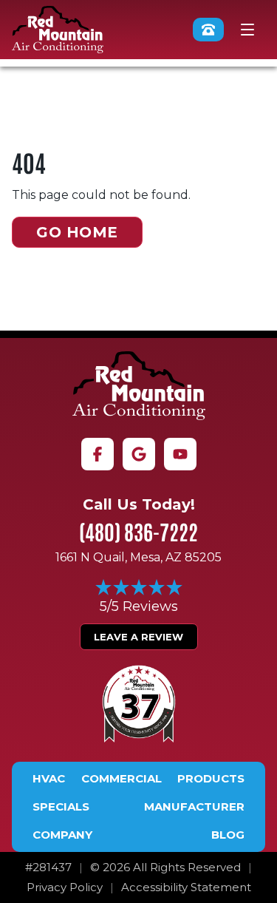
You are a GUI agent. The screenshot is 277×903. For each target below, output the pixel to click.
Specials (61, 807)
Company (62, 835)
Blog (227, 835)
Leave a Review (138, 637)
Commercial (121, 778)
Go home (77, 232)
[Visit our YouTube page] (180, 454)
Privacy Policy (65, 887)
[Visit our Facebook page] (97, 454)
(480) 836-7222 (138, 531)
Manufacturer (194, 807)
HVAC (49, 778)
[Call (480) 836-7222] (208, 29)
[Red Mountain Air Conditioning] (138, 385)
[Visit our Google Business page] (139, 454)
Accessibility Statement (186, 887)
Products (210, 778)
